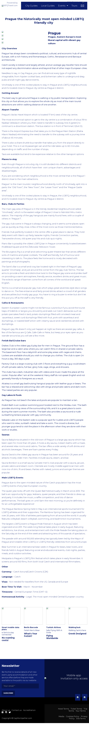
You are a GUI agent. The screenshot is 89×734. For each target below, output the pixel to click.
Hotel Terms (63, 709)
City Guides (31, 5)
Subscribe (8, 693)
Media (61, 716)
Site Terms (81, 719)
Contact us (16, 710)
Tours (74, 5)
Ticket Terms (76, 709)
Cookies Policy (72, 716)
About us (6, 710)
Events (61, 5)
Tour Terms (81, 711)
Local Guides (48, 5)
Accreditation (29, 710)
